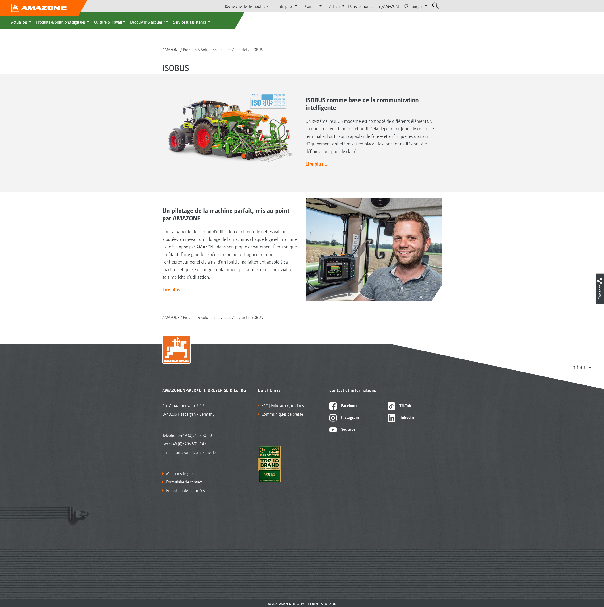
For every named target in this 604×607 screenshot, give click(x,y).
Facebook (348, 405)
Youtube (348, 429)
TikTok (404, 405)
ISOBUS (256, 49)
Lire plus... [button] (316, 163)
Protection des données (185, 490)
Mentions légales (180, 473)
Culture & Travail (108, 22)
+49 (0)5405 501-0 (196, 435)
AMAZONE (171, 49)
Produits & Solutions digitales (61, 22)
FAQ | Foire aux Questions (283, 405)
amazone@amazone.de (196, 452)
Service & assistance (189, 22)
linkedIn (406, 417)
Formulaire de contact (184, 481)
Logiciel (241, 49)
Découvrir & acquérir (147, 22)
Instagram (349, 417)
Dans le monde (360, 6)
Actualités (19, 22)
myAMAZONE (389, 6)
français (416, 6)
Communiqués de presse (282, 414)
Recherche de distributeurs (246, 6)
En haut (578, 366)
